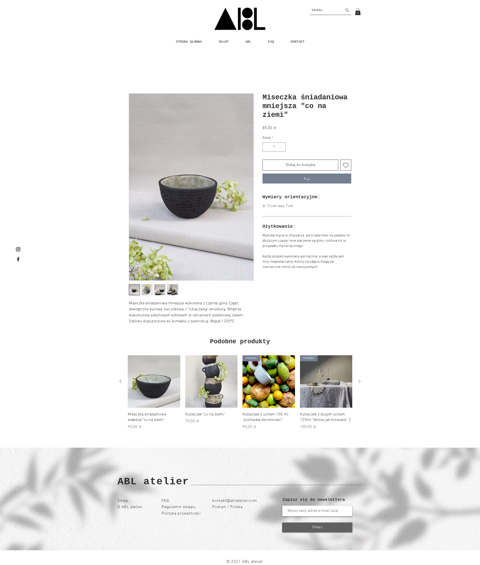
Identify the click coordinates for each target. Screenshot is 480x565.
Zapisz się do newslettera (313, 500)
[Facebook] (18, 259)
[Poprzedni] (121, 381)
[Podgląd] (154, 382)
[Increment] (281, 147)
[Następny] (359, 381)
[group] (240, 392)
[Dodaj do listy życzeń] (345, 165)
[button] (358, 11)
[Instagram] (18, 249)
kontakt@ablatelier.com (234, 500)
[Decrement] (266, 147)
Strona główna (141, 75)
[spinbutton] (274, 147)
